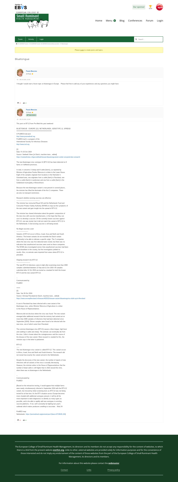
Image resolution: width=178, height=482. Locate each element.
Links (89, 470)
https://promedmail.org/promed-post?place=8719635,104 (45, 414)
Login (160, 20)
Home (98, 20)
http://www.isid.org (22, 144)
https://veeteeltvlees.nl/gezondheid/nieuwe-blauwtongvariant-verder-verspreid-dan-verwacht (48, 157)
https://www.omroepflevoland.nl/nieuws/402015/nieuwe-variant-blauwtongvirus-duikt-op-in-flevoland (50, 298)
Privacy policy (114, 470)
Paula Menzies (31, 71)
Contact (64, 470)
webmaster (113, 463)
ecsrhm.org (58, 450)
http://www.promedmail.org (25, 136)
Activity (31, 39)
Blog (122, 20)
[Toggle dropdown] (114, 20)
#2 (17, 119)
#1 (17, 79)
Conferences (135, 20)
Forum (149, 20)
